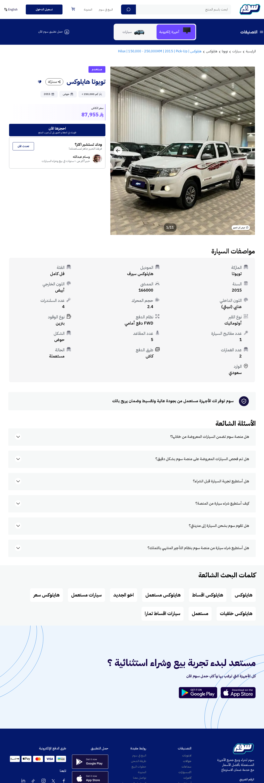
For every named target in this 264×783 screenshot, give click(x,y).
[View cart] (73, 8)
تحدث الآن (23, 146)
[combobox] (176, 9)
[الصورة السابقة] (247, 150)
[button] (128, 9)
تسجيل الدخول (44, 9)
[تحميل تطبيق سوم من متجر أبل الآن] (238, 692)
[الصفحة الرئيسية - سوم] (250, 9)
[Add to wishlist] (39, 82)
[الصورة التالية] (118, 150)
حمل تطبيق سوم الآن (50, 31)
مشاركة (52, 81)
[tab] (176, 32)
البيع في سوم (106, 9)
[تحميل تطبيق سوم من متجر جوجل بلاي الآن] (199, 692)
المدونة (88, 9)
